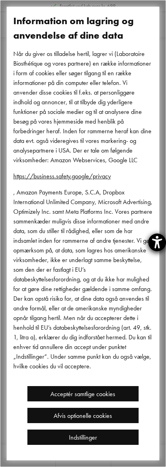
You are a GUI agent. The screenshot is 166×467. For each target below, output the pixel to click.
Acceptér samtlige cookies (82, 394)
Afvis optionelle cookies (83, 415)
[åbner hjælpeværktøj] (157, 242)
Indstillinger (83, 437)
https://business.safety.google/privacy (62, 176)
